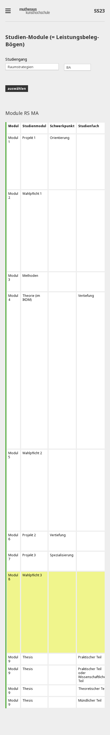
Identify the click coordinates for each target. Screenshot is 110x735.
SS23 (98, 11)
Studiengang (16, 59)
